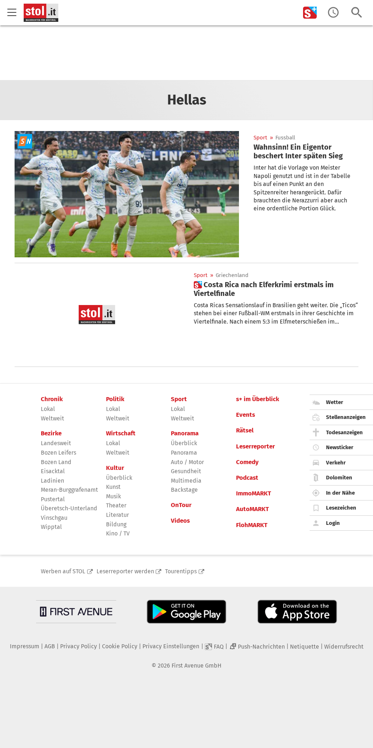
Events (245, 415)
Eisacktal (53, 471)
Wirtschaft (121, 433)
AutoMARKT (252, 509)
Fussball (285, 138)
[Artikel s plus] (97, 315)
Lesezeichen (341, 507)
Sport (260, 138)
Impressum (24, 646)
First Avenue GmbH (196, 665)
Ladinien (52, 480)
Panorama (185, 433)
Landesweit (56, 443)
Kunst (113, 486)
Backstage (184, 489)
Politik (115, 399)
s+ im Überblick (257, 399)
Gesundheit (186, 471)
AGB (49, 646)
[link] (306, 151)
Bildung (116, 524)
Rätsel (245, 430)
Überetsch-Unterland (69, 508)
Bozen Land (56, 462)
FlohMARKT (251, 525)
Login (333, 523)
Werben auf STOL (63, 571)
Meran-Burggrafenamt (69, 489)
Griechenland (232, 275)
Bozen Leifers (58, 452)
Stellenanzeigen (346, 417)
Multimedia (186, 480)
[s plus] (310, 12)
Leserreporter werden (125, 571)
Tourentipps (181, 571)
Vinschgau (54, 517)
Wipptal (51, 526)
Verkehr (336, 462)
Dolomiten (339, 477)
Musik (113, 496)
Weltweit (52, 418)
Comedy (247, 462)
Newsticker (339, 447)
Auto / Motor (187, 462)
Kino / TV (118, 533)
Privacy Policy (78, 646)
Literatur (117, 514)
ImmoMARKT (253, 493)
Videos (180, 521)
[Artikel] (127, 194)
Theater (116, 505)
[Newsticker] (333, 12)
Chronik (52, 399)
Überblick (119, 477)
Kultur (115, 468)
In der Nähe (340, 493)
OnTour (181, 505)
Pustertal (53, 499)
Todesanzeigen (344, 432)
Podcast (247, 478)
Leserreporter (255, 446)
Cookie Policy (119, 646)
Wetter (334, 402)
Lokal (48, 408)
